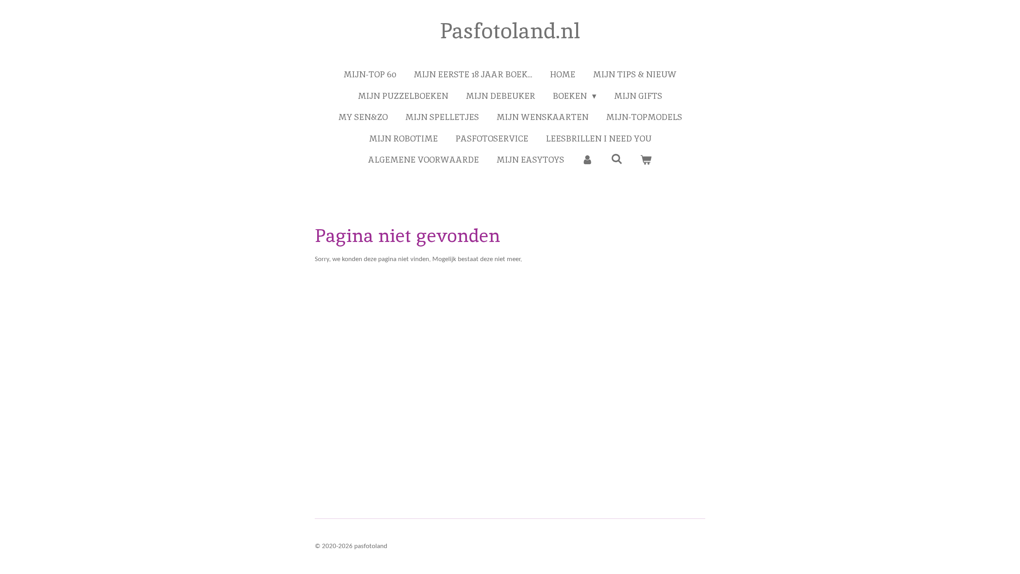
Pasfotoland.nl (510, 31)
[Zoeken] (616, 159)
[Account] (587, 160)
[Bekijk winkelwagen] (646, 160)
